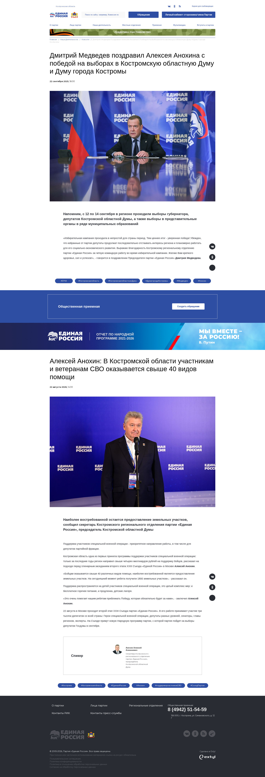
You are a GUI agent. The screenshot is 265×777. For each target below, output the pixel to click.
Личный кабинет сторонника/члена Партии (188, 14)
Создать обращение (188, 306)
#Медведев (182, 281)
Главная (53, 39)
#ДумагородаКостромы (157, 281)
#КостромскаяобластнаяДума (122, 281)
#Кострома (67, 685)
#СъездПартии (198, 685)
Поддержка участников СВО (133, 32)
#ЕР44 (64, 281)
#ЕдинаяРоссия (118, 685)
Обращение (143, 14)
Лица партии (75, 25)
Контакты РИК (61, 713)
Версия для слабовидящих (202, 6)
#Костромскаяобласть (88, 281)
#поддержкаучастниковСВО (168, 685)
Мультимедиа (179, 25)
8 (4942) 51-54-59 (187, 709)
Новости (85, 39)
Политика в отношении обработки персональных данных (78, 764)
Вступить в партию (205, 25)
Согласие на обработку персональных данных (73, 767)
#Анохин (202, 281)
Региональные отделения (146, 705)
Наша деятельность (102, 25)
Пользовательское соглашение (65, 759)
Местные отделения (131, 25)
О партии (54, 25)
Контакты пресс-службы (106, 713)
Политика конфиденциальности (66, 761)
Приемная (157, 25)
